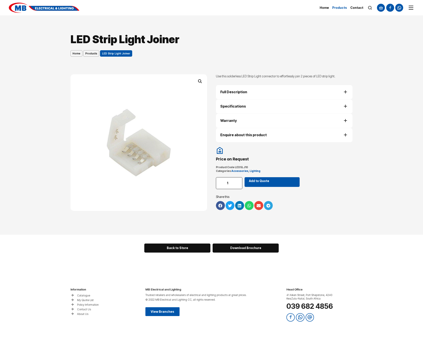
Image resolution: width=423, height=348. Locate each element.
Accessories (239, 171)
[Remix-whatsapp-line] (399, 7)
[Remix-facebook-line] (390, 7)
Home (76, 53)
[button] (200, 81)
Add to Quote (259, 181)
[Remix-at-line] (310, 317)
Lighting (255, 171)
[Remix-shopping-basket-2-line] (381, 7)
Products (91, 53)
